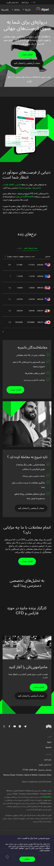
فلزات (5, 184)
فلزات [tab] (19, 248)
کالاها (11, 184)
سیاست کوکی (44, 850)
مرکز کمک (25, 2)
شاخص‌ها (37, 188)
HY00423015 (46, 797)
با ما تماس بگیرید (13, 2)
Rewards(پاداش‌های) (24, 196)
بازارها (49, 742)
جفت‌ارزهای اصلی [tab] (30, 248)
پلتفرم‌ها (48, 747)
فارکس (18, 184)
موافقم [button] (27, 859)
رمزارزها (21, 188)
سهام (29, 188)
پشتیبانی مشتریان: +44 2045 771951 (36, 770)
